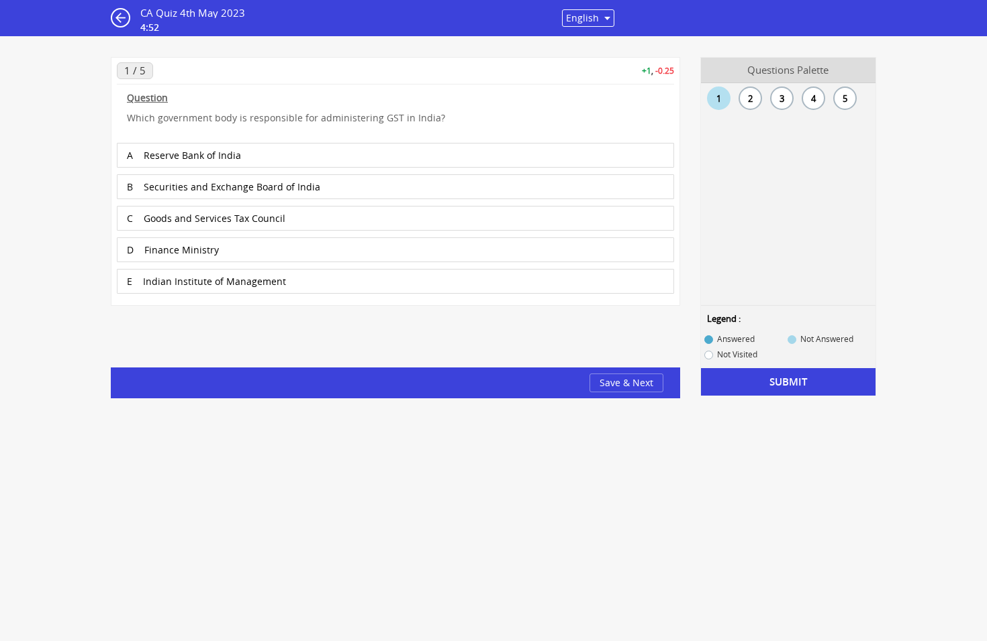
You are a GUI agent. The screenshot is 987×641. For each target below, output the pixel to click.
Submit (788, 382)
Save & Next (626, 382)
